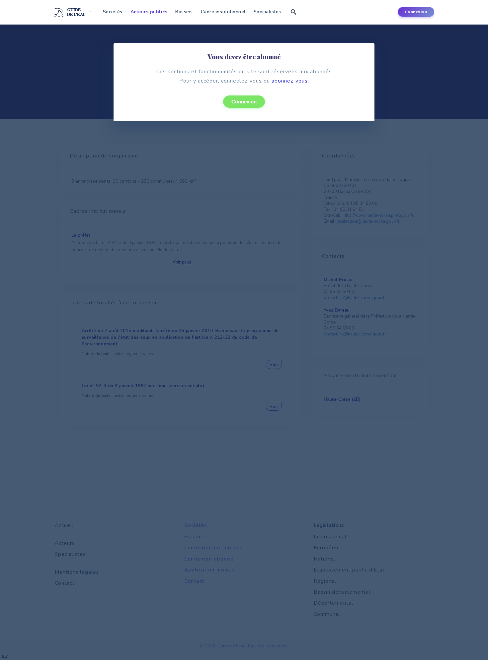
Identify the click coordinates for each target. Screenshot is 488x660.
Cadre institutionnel (223, 12)
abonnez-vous (290, 81)
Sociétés (112, 12)
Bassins (184, 12)
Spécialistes (267, 12)
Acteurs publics (149, 12)
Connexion (244, 101)
